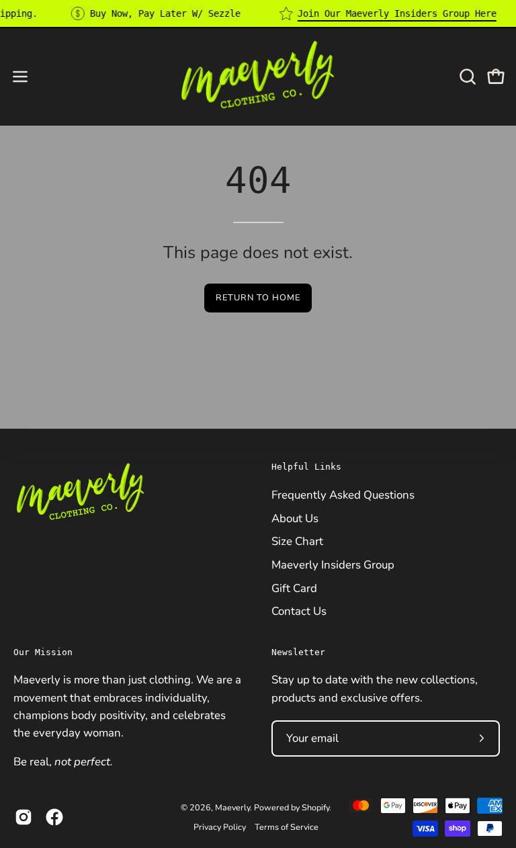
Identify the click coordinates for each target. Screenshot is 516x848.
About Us (294, 517)
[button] (466, 76)
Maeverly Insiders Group (332, 564)
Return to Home (258, 298)
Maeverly (232, 807)
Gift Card (294, 587)
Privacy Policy (220, 827)
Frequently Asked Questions (343, 494)
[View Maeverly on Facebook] (54, 817)
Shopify (315, 807)
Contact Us (299, 611)
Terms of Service (286, 827)
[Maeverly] (258, 76)
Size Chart (297, 541)
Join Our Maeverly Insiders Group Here (397, 13)
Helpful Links (306, 467)
